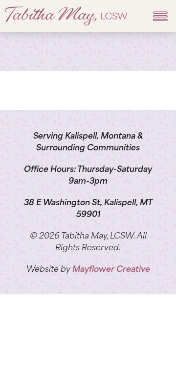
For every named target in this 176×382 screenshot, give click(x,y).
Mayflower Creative (111, 270)
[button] (160, 16)
